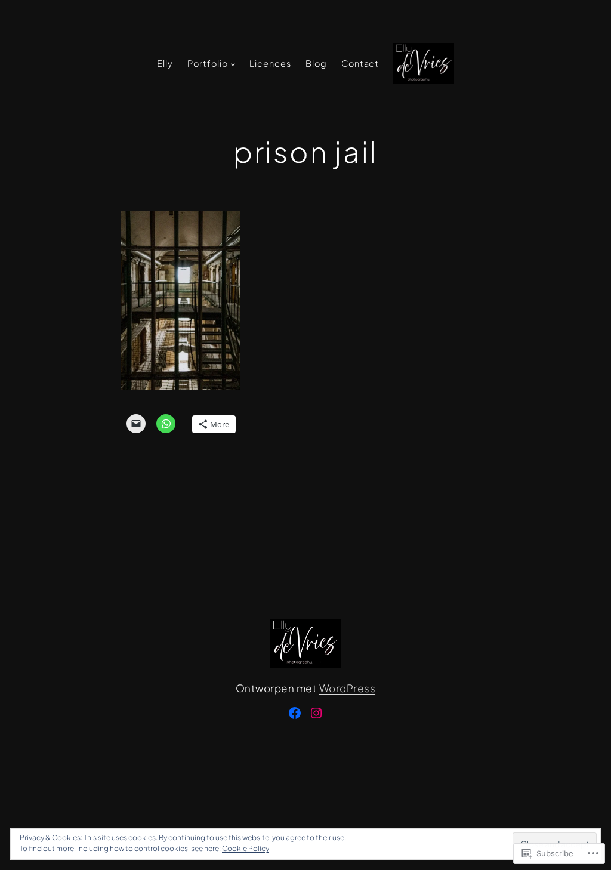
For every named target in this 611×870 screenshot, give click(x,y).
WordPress (347, 688)
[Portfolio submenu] (233, 64)
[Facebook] (295, 713)
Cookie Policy (245, 848)
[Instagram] (316, 713)
